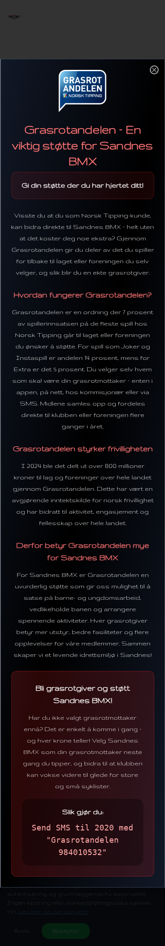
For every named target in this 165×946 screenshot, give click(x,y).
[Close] (154, 69)
